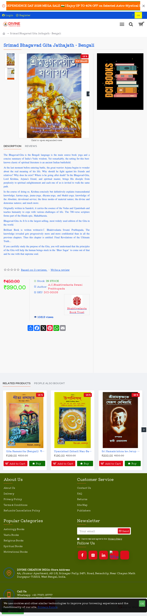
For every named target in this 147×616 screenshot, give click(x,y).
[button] (19, 94)
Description (12, 146)
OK (142, 603)
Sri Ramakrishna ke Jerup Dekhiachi (121, 451)
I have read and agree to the (101, 538)
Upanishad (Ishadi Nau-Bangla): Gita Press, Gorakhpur (73, 451)
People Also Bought (49, 383)
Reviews (31, 146)
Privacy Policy (47, 607)
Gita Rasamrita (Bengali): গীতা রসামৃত (25, 451)
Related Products (16, 383)
